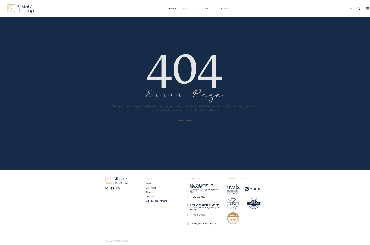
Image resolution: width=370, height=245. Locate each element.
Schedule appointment (156, 201)
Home (148, 184)
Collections (151, 188)
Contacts (150, 196)
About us (150, 192)
